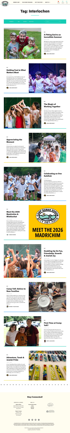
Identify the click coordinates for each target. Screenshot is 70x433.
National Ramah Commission (49, 425)
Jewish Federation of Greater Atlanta (20, 425)
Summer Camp (16, 2)
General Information (32, 404)
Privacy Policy (38, 429)
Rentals (32, 408)
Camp (32, 405)
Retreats (32, 407)
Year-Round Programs (27, 2)
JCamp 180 (28, 425)
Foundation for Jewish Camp (50, 424)
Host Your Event (38, 2)
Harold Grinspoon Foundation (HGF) (36, 425)
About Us (47, 2)
